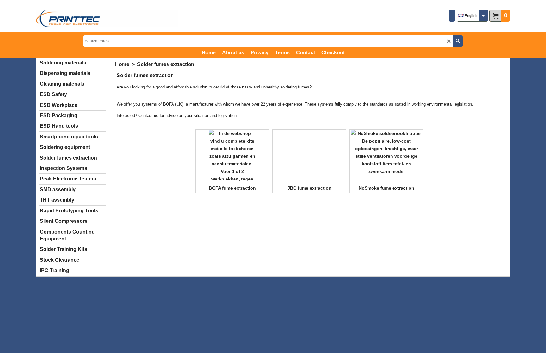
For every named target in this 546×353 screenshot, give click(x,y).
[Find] (458, 41)
